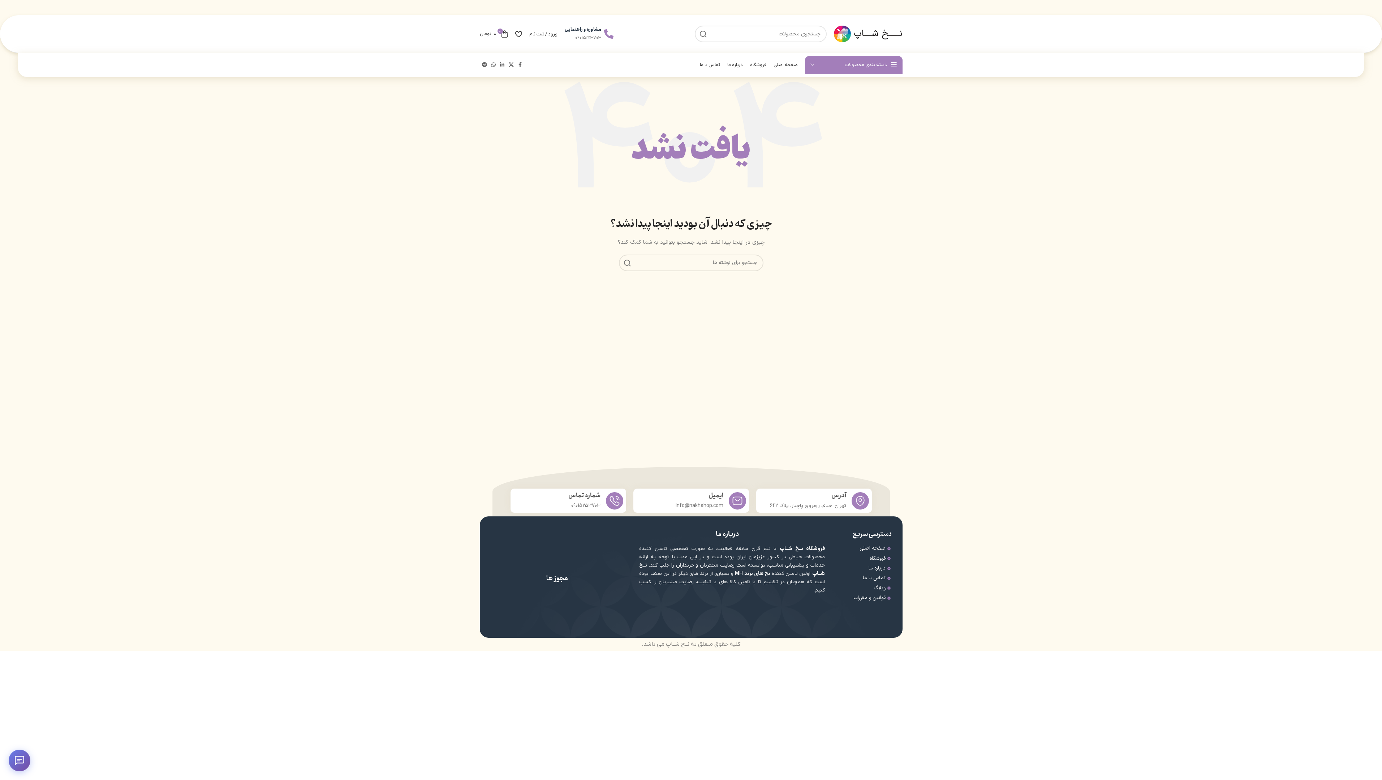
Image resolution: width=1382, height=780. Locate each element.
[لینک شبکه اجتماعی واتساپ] (493, 65)
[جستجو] (627, 263)
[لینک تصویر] (592, 607)
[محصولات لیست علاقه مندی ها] (519, 34)
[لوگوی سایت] (868, 34)
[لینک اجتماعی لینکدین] (502, 65)
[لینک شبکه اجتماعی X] (511, 65)
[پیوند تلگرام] (484, 65)
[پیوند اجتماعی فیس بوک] (520, 65)
